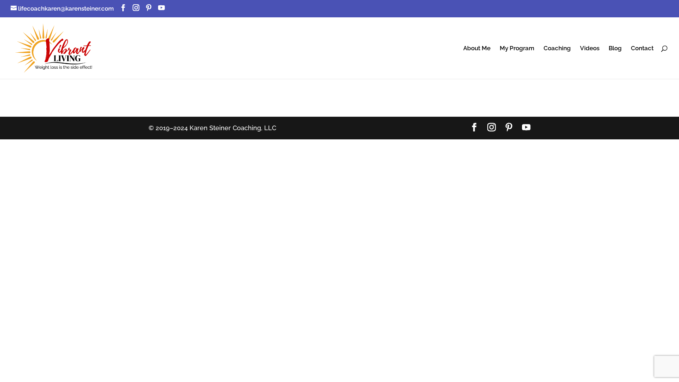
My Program (517, 49)
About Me (477, 49)
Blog (615, 49)
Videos (589, 49)
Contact (642, 49)
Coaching (557, 49)
